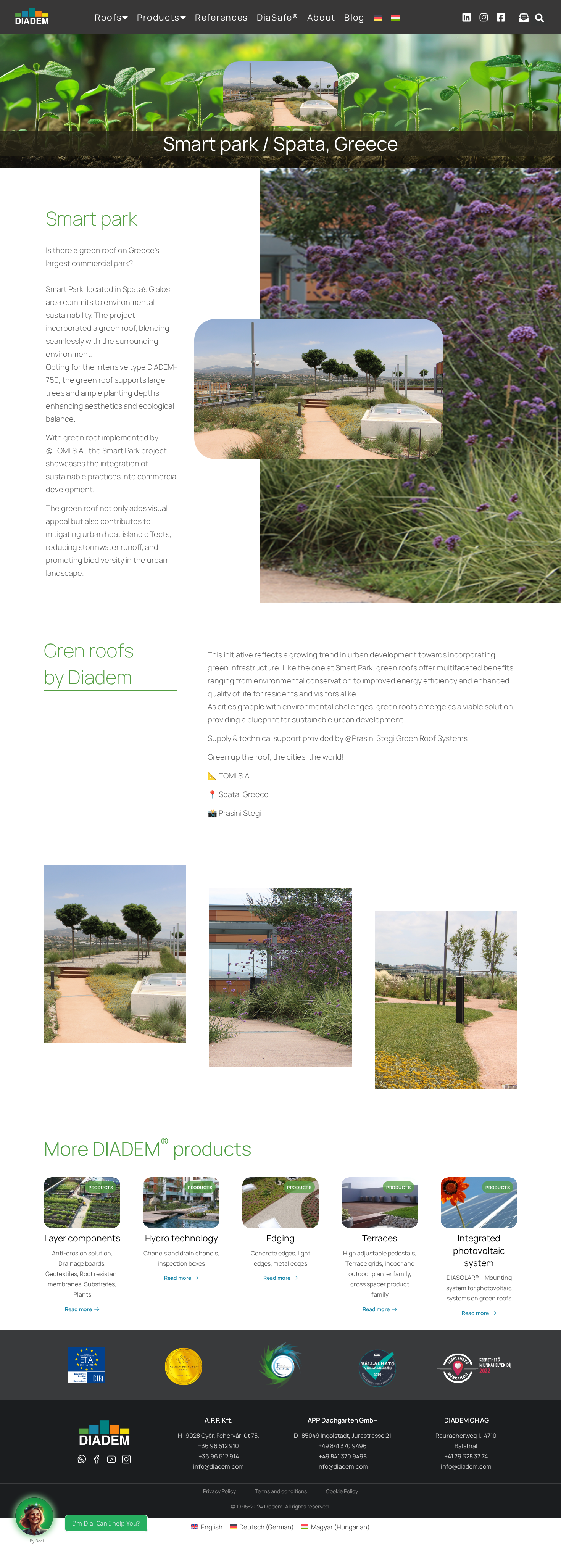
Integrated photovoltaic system (479, 1250)
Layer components (82, 1238)
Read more (78, 1309)
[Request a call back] (34, 1516)
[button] (539, 18)
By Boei (37, 1541)
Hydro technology (181, 1238)
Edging (280, 1238)
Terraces (379, 1238)
